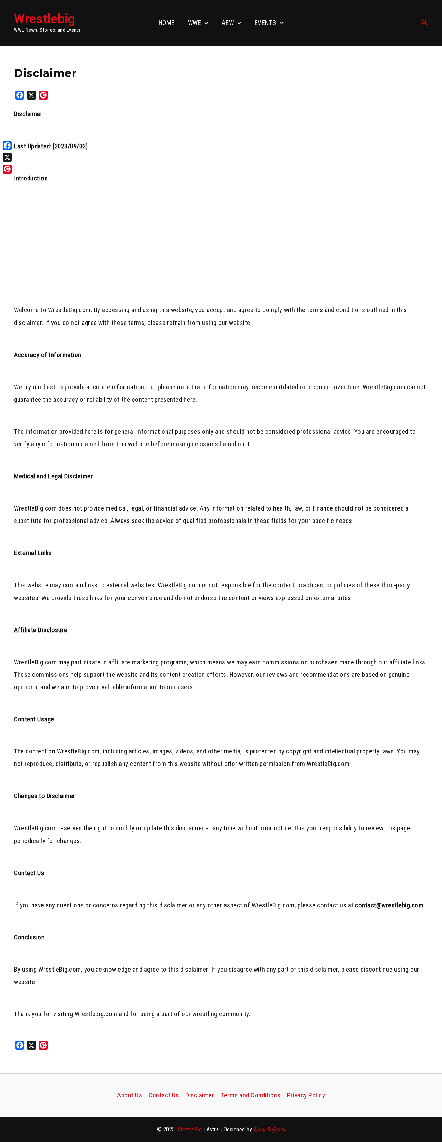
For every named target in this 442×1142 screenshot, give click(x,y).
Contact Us (163, 1095)
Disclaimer (199, 1095)
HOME (166, 23)
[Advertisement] (221, 252)
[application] (204, 23)
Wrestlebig (44, 19)
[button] (424, 23)
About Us (129, 1095)
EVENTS (265, 23)
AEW (228, 23)
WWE (194, 23)
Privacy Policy (306, 1095)
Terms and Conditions (250, 1095)
